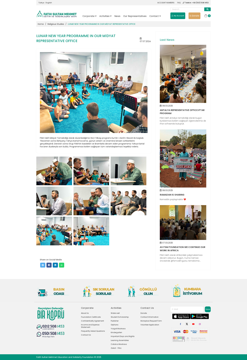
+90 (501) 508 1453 (200, 2)
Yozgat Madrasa (118, 328)
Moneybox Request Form (151, 321)
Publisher (114, 321)
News (117, 16)
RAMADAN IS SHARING (172, 194)
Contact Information (150, 317)
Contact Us (86, 335)
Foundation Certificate (91, 317)
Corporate (88, 16)
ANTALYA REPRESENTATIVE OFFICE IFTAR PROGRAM (182, 112)
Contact (154, 16)
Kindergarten (116, 332)
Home (41, 24)
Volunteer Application (150, 324)
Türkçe (41, 2)
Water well (115, 313)
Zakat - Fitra (116, 348)
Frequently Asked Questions (93, 331)
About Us (85, 313)
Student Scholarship (120, 317)
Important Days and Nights (123, 336)
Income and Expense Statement (90, 325)
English (49, 2)
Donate (195, 15)
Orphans (114, 324)
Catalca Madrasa (119, 344)
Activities (104, 16)
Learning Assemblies (120, 340)
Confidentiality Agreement (92, 321)
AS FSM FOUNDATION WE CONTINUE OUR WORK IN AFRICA (182, 248)
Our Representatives (135, 16)
